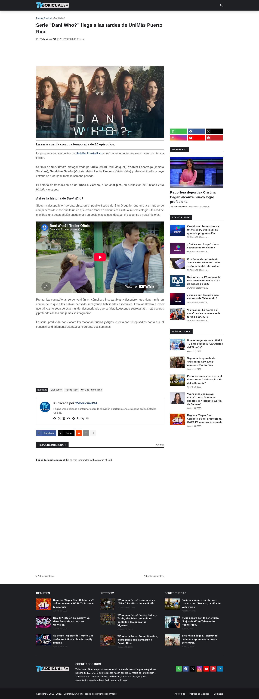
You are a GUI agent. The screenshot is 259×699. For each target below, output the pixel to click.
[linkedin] (78, 418)
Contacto (218, 693)
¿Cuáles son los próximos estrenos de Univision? (203, 246)
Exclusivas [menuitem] (147, 15)
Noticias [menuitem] (57, 15)
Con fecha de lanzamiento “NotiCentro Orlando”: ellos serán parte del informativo (203, 262)
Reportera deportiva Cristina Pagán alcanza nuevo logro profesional (193, 197)
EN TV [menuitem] (74, 15)
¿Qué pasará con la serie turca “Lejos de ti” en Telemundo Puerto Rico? (200, 621)
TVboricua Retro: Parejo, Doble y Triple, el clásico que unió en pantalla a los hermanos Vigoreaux (137, 620)
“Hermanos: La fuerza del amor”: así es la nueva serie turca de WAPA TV (203, 313)
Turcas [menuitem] (109, 15)
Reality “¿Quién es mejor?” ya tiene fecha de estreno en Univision (71, 621)
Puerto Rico (72, 389)
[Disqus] (100, 520)
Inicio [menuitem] (42, 15)
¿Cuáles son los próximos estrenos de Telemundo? (203, 297)
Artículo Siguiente (153, 576)
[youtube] (68, 418)
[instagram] (64, 418)
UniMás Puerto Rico (89, 153)
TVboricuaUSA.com (72, 693)
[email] (87, 418)
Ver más (159, 444)
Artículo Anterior (46, 576)
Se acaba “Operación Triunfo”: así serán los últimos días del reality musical (73, 639)
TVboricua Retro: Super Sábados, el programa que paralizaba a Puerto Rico (138, 640)
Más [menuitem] (177, 15)
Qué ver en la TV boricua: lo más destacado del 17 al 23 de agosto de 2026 (204, 280)
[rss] (83, 418)
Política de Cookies (199, 693)
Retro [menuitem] (165, 15)
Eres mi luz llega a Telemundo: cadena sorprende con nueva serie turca (200, 639)
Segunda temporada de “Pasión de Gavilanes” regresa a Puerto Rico (201, 361)
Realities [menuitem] (92, 15)
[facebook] (54, 418)
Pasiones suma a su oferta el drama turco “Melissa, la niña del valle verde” (204, 379)
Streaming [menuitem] (127, 15)
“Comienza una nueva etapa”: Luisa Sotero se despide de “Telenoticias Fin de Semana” (204, 399)
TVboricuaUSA (86, 403)
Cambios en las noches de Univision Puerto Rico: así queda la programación (203, 230)
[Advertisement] (100, 53)
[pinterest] (73, 418)
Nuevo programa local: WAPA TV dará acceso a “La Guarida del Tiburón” (205, 344)
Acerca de (180, 693)
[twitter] (59, 418)
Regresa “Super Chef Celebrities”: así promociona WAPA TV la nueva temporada (204, 418)
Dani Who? (59, 18)
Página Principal (44, 18)
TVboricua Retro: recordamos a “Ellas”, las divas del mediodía (136, 602)
